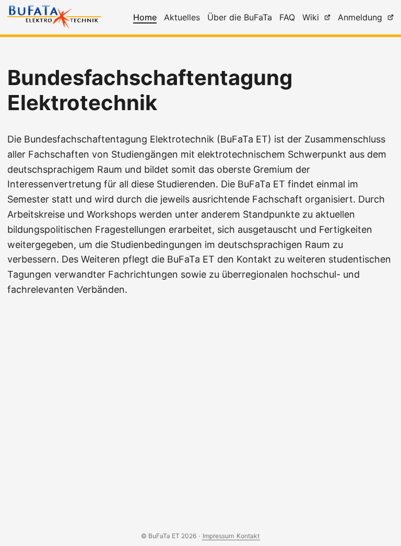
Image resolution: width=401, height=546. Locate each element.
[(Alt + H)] (56, 18)
